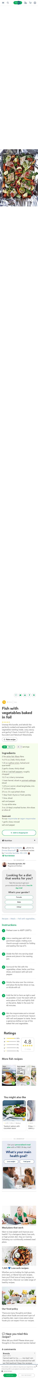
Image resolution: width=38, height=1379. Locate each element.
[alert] (19, 1371)
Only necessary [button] (26, 1375)
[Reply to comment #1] (12, 1353)
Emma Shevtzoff (9, 850)
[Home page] (19, 3)
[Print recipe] (25, 695)
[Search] (8, 3)
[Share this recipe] (29, 695)
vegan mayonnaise (27, 818)
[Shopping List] (30, 3)
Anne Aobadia (16, 848)
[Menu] (3, 3)
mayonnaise (12, 818)
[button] (19, 1371)
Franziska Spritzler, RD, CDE (15, 853)
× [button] (36, 1366)
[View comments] (20, 695)
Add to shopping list (20, 833)
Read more (29, 1369)
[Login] (35, 3)
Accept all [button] (10, 1375)
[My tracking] (25, 3)
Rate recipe (10, 739)
